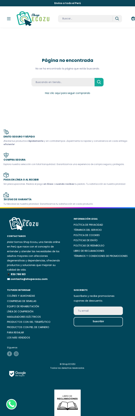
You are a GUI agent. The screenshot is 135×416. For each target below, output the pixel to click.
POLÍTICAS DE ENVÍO (86, 240)
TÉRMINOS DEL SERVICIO (88, 230)
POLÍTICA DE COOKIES (87, 235)
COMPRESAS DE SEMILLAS (21, 301)
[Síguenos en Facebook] (9, 353)
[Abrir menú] (9, 18)
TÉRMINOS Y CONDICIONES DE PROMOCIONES (101, 256)
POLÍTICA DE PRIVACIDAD (88, 225)
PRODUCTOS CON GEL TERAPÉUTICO (28, 322)
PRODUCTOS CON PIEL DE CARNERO (28, 327)
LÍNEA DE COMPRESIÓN (20, 311)
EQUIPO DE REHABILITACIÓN (23, 306)
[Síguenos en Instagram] (16, 353)
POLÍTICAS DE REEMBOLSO (89, 245)
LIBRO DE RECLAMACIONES (89, 251)
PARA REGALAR (15, 332)
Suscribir (98, 321)
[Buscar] (117, 18)
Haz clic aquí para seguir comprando (67, 93)
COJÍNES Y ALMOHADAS (21, 296)
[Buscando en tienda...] (99, 82)
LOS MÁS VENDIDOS (18, 337)
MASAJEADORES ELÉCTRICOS (24, 317)
